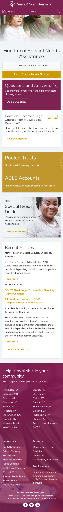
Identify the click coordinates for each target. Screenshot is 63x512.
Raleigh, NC (8, 406)
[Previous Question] (49, 117)
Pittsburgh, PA (10, 389)
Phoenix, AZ (39, 418)
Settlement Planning (13, 467)
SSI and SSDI (9, 472)
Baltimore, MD (10, 393)
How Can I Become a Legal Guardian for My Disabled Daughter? (24, 119)
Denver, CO (39, 402)
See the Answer (17, 138)
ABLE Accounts (11, 484)
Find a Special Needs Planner (31, 74)
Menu (34, 11)
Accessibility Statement (46, 459)
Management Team (43, 447)
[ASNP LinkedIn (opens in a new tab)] (37, 505)
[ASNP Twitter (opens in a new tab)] (31, 505)
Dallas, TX (38, 398)
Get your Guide (16, 231)
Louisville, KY (9, 418)
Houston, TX (9, 410)
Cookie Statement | (45, 495)
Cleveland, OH (40, 393)
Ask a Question (16, 101)
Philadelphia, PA (41, 414)
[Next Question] (56, 117)
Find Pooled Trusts (22, 165)
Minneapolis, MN (11, 423)
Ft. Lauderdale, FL (42, 406)
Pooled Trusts (10, 480)
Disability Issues (11, 447)
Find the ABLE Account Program (30, 185)
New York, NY (9, 427)
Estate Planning (11, 451)
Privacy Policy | (29, 495)
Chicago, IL (39, 389)
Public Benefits (10, 463)
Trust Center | (15, 495)
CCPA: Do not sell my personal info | (23, 498)
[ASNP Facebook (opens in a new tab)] (25, 505)
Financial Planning (12, 459)
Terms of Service (48, 498)
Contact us (39, 455)
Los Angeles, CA (11, 414)
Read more (11, 278)
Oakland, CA (39, 410)
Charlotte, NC (9, 402)
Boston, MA (8, 398)
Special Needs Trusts (14, 476)
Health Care (9, 455)
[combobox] (31, 65)
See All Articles (16, 349)
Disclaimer (38, 451)
